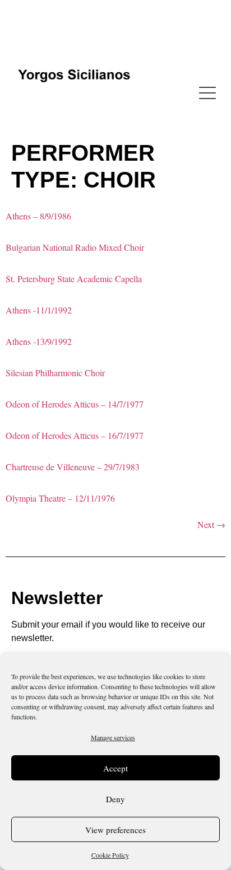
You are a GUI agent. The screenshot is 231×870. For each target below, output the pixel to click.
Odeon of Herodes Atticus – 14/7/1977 (75, 404)
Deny (115, 798)
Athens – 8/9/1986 (38, 216)
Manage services (113, 737)
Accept (115, 768)
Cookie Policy (110, 854)
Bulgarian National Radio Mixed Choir (75, 247)
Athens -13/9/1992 (39, 341)
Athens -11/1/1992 (39, 310)
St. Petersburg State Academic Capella (74, 278)
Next (211, 524)
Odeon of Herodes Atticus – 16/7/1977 (75, 435)
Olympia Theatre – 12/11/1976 (60, 498)
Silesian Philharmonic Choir (55, 372)
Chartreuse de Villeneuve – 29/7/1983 (73, 467)
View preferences (115, 829)
